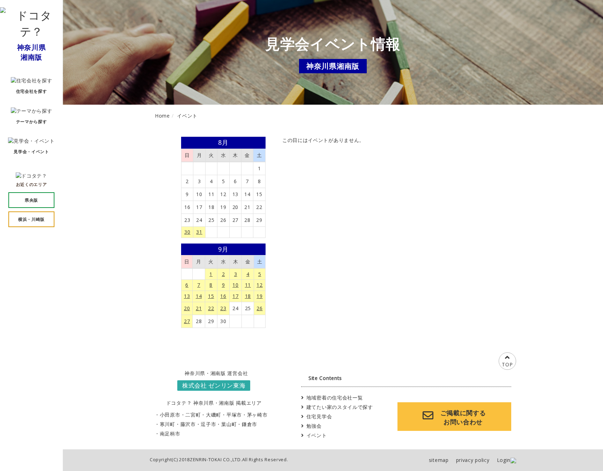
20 (187, 308)
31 (199, 232)
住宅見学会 (319, 416)
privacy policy (473, 460)
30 (187, 232)
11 (248, 285)
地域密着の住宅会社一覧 (334, 397)
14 (199, 296)
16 (223, 296)
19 (259, 296)
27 (187, 321)
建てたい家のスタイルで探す (339, 407)
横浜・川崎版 (31, 219)
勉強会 (314, 426)
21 (199, 308)
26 (259, 308)
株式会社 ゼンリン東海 (214, 385)
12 (259, 285)
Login (504, 460)
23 (223, 308)
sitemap (439, 460)
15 (211, 296)
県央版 (31, 200)
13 (187, 296)
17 (235, 296)
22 (211, 308)
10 (235, 285)
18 (248, 296)
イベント (316, 435)
